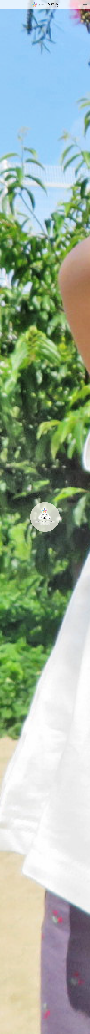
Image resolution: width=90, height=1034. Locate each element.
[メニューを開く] (85, 4)
